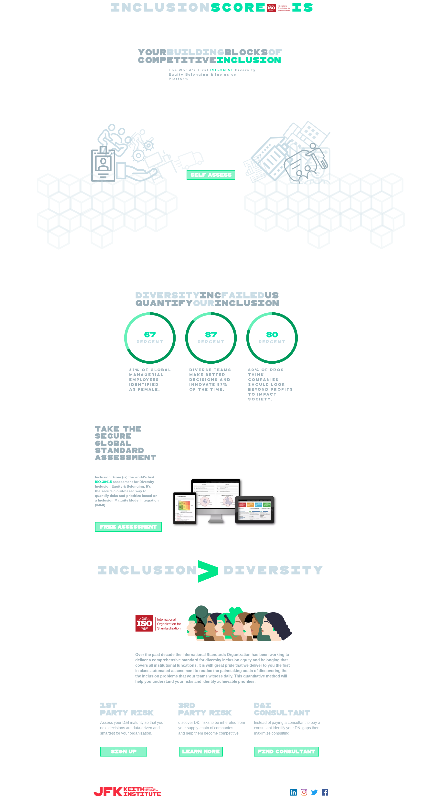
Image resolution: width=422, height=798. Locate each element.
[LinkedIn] (293, 792)
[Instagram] (304, 792)
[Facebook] (325, 792)
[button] (211, 175)
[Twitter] (314, 792)
